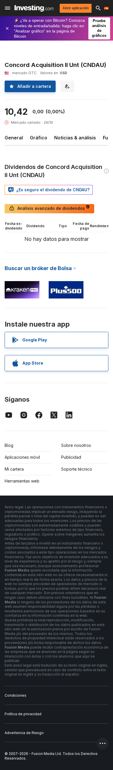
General (14, 138)
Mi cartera (14, 469)
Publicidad (71, 457)
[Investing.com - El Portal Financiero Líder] (34, 8)
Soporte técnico (76, 469)
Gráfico (38, 138)
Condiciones (15, 695)
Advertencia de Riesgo (24, 733)
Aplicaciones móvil (22, 457)
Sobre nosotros (76, 445)
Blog (9, 445)
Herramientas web (22, 480)
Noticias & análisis (75, 138)
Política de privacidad (23, 714)
